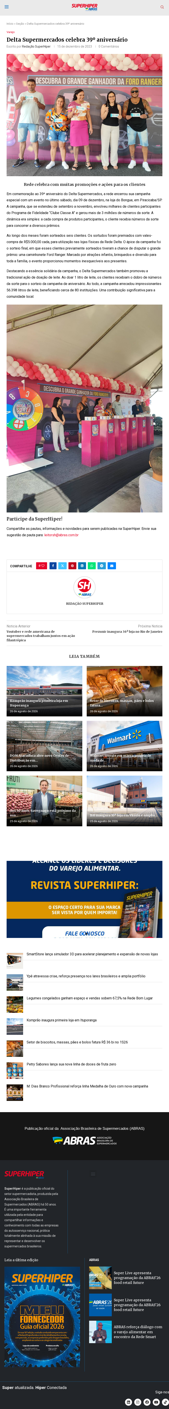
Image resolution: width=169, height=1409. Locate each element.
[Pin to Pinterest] (72, 565)
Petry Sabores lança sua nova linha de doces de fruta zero (71, 1064)
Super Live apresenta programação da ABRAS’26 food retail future (137, 1278)
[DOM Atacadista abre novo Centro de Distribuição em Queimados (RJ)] (44, 746)
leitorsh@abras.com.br (61, 535)
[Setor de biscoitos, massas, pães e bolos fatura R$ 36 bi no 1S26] (124, 691)
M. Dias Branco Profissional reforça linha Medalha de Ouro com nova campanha (87, 1086)
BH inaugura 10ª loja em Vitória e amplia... (123, 815)
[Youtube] (156, 1402)
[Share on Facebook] (53, 565)
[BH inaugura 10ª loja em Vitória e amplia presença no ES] (124, 801)
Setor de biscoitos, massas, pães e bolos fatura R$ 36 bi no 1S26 (77, 1042)
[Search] (162, 7)
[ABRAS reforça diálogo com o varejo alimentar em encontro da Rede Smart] (100, 1332)
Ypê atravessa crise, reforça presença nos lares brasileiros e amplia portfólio (86, 976)
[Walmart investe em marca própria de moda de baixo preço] (124, 746)
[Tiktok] (165, 1402)
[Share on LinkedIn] (82, 565)
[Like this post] (42, 565)
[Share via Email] (112, 565)
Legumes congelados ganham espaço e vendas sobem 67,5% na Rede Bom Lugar (90, 998)
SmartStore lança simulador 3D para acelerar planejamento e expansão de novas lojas (92, 954)
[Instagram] (137, 1402)
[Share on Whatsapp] (92, 565)
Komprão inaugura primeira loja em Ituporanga (62, 1020)
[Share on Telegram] (101, 565)
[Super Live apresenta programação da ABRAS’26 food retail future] (100, 1278)
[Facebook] (147, 1402)
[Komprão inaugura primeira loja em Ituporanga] (44, 691)
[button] (84, 899)
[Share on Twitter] (62, 565)
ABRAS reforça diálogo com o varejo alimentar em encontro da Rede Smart (138, 1332)
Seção (20, 23)
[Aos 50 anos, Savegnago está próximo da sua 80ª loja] (44, 801)
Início (10, 23)
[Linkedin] (128, 1402)
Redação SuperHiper (36, 46)
